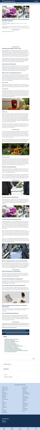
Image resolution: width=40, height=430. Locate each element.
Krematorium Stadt (4, 403)
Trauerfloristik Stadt (24, 408)
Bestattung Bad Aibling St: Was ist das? (11, 339)
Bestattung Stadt (13, 23)
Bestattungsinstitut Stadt (25, 392)
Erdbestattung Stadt (4, 396)
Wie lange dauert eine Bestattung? (10, 343)
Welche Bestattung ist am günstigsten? (11, 347)
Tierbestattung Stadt (4, 407)
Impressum (4, 420)
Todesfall (23, 407)
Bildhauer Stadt (4, 395)
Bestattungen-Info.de (9, 1)
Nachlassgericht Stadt (25, 403)
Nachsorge (3, 404)
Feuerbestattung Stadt (25, 396)
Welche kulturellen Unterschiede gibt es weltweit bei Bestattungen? (16, 350)
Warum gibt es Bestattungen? (10, 340)
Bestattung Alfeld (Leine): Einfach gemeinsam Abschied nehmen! (17, 333)
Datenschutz (4, 421)
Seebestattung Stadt (24, 404)
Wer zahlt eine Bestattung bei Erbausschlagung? (13, 349)
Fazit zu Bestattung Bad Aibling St (11, 351)
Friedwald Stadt (24, 399)
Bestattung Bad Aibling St (12, 327)
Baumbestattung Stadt (4, 388)
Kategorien (5, 374)
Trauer (3, 408)
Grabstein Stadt (24, 400)
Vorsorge (23, 411)
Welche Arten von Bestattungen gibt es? (11, 341)
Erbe (16, 287)
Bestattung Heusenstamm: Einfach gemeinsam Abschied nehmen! (14, 330)
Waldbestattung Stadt (4, 412)
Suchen (33, 358)
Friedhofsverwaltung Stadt (5, 399)
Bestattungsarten (4, 392)
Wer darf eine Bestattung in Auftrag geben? (12, 348)
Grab (2, 400)
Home (6, 23)
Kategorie (9, 23)
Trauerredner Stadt (4, 411)
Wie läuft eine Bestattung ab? (10, 342)
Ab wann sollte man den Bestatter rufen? (12, 344)
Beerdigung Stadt (24, 388)
